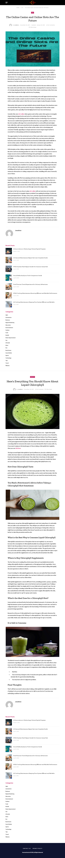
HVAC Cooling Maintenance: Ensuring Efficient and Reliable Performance (35, 293)
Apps (7, 315)
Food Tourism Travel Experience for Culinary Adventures (30, 284)
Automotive (8, 317)
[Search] (58, 2)
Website (8, 365)
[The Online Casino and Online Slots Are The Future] (32, 49)
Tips (7, 360)
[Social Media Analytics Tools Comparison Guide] (9, 278)
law (6, 340)
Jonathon (16, 25)
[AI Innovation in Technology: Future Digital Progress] (9, 251)
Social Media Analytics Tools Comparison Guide (27, 275)
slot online (21, 114)
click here (18, 448)
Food (7, 332)
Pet (6, 348)
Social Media (9, 353)
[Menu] (7, 2)
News (7, 345)
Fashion (7, 330)
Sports (7, 355)
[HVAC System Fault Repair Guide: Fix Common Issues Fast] (9, 269)
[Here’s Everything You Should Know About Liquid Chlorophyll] (32, 411)
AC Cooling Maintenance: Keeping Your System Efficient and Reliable (33, 302)
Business (8, 320)
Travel (7, 363)
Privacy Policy (37, 848)
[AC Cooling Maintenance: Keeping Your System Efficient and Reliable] (9, 304)
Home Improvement (11, 337)
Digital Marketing (10, 322)
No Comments (51, 25)
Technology (8, 358)
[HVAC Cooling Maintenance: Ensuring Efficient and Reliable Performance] (9, 295)
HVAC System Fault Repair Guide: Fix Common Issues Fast (30, 266)
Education (8, 325)
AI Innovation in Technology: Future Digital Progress (29, 249)
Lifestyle (8, 342)
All (32, 12)
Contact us (27, 848)
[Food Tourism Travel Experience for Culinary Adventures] (9, 286)
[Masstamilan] (32, 2)
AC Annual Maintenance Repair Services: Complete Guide (30, 258)
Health (7, 335)
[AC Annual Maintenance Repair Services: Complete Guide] (9, 260)
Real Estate (8, 350)
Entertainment (9, 327)
